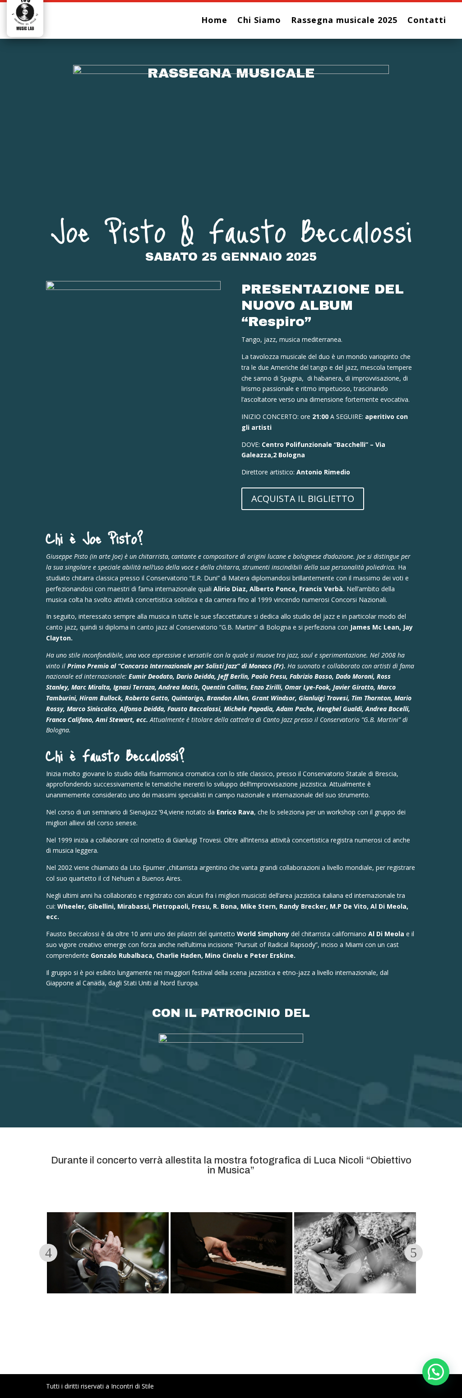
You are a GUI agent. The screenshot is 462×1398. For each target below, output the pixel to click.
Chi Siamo (259, 21)
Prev (48, 1253)
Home (214, 21)
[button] (435, 1371)
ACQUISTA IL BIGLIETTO (302, 498)
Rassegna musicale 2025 (344, 21)
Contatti (426, 21)
